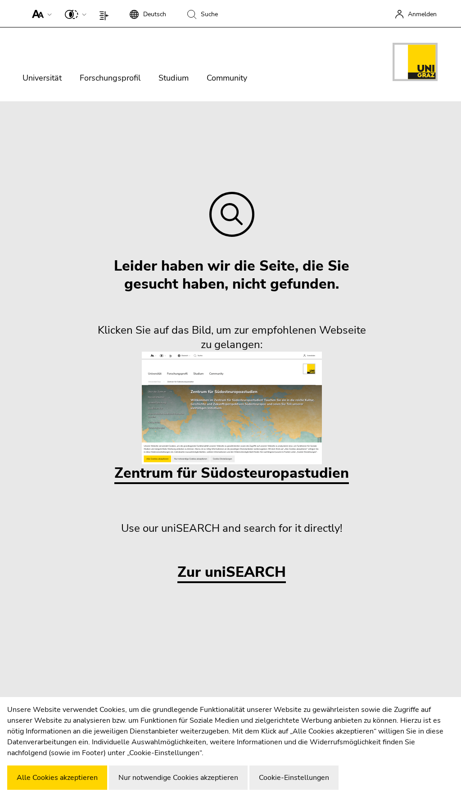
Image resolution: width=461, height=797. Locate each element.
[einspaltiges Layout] (106, 13)
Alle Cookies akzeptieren (57, 778)
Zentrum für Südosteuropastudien (231, 473)
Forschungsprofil (110, 77)
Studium (173, 77)
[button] (39, 13)
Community (227, 77)
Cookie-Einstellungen (294, 778)
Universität (42, 77)
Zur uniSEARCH (231, 572)
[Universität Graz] (415, 63)
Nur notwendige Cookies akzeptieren (178, 778)
